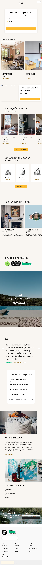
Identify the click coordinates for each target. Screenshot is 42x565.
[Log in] (39, 2)
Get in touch (17, 547)
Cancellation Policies (19, 549)
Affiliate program (5, 548)
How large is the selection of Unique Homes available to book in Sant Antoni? (18, 385)
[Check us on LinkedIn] (8, 557)
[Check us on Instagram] (3, 557)
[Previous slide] (3, 349)
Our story (30, 547)
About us (30, 545)
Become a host (4, 545)
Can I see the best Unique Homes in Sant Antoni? (18, 380)
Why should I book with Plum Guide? (17, 394)
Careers (30, 551)
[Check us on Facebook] (5, 557)
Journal (3, 549)
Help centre (17, 545)
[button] (21, 2)
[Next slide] (39, 349)
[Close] (13, 561)
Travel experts (17, 548)
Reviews (16, 551)
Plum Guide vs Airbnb (5, 551)
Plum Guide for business (33, 548)
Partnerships (4, 547)
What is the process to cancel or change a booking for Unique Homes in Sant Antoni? (18, 390)
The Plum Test (31, 549)
